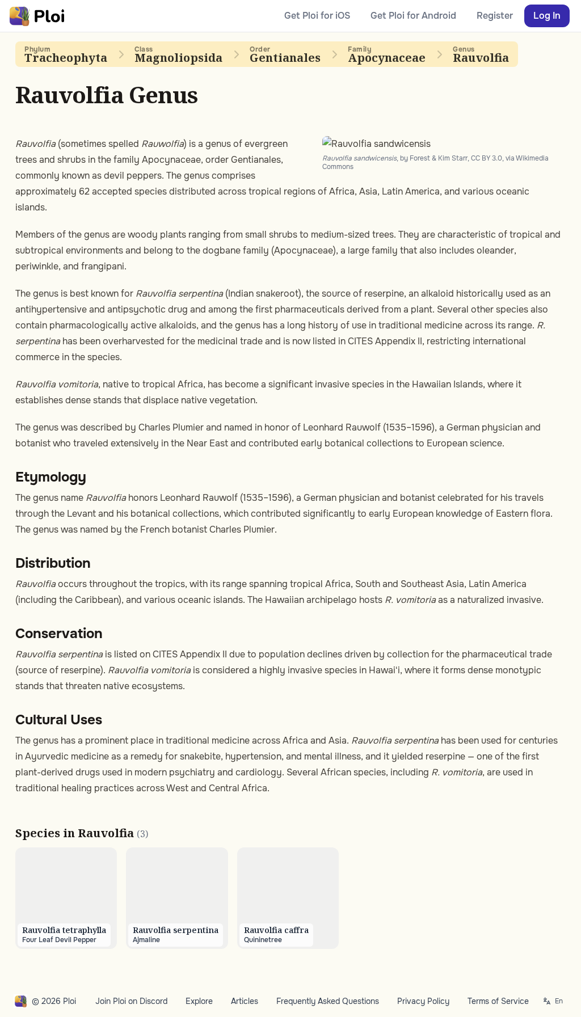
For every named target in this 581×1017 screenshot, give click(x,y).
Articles (244, 1001)
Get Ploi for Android (413, 16)
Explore (199, 1001)
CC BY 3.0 (486, 158)
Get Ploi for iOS (317, 16)
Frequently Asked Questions (327, 1001)
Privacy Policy (423, 1001)
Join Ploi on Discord (131, 1001)
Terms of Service (498, 1001)
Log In (547, 16)
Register (495, 16)
